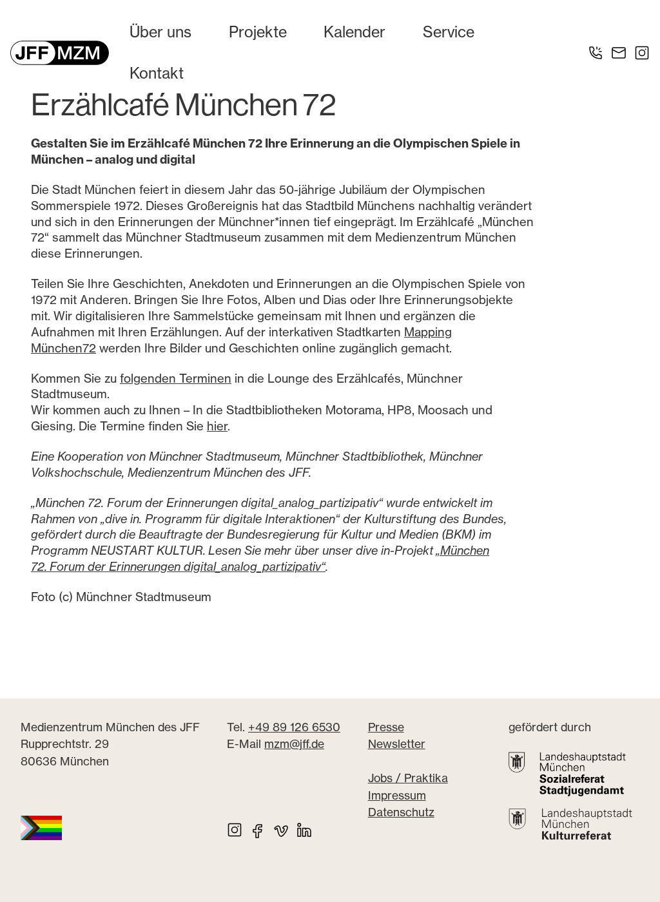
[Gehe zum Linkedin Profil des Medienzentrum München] (304, 830)
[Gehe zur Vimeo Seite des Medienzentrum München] (281, 830)
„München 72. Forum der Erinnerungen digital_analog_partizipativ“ (260, 558)
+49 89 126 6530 (294, 727)
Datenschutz (401, 812)
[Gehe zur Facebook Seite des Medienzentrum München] (258, 830)
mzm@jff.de (294, 743)
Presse (386, 727)
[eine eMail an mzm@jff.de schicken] (618, 53)
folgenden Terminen (175, 378)
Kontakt (157, 73)
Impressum (397, 795)
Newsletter (396, 743)
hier (217, 426)
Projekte (258, 32)
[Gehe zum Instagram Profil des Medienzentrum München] (642, 53)
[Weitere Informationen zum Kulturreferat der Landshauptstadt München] (570, 824)
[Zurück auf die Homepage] (59, 53)
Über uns (160, 32)
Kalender (354, 32)
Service (448, 32)
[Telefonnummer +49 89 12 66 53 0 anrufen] (595, 53)
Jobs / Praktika (408, 778)
